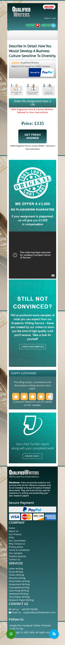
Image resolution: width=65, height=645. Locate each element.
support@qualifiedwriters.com (39, 612)
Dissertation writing (19, 581)
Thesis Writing (16, 574)
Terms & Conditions (19, 550)
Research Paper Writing (21, 599)
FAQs (11, 537)
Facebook (27, 625)
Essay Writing (16, 571)
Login (54, 18)
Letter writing (16, 568)
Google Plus (16, 625)
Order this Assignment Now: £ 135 (32, 103)
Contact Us (14, 559)
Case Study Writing (19, 590)
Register (47, 18)
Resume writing (17, 577)
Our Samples (16, 553)
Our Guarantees (17, 540)
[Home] (22, 14)
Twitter (37, 625)
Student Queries (17, 556)
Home (12, 527)
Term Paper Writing (19, 596)
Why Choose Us (17, 543)
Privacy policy (16, 546)
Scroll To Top (16, 628)
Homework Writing (18, 593)
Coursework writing (19, 587)
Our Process (15, 534)
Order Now (32, 456)
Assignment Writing (19, 584)
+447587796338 (29, 609)
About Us (13, 531)
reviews (36, 405)
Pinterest (46, 625)
